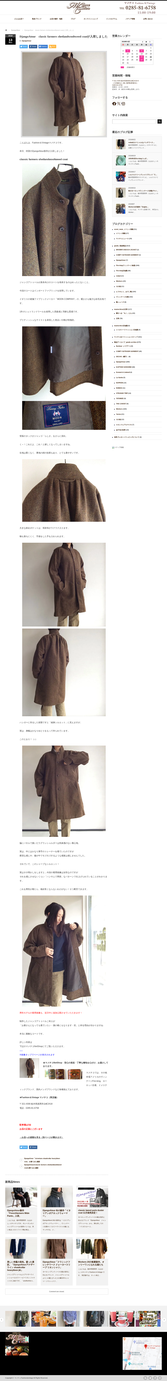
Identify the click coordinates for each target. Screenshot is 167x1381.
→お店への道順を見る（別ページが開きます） (41, 1137)
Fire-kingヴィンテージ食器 (125, 265)
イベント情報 (121, 233)
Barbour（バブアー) (123, 346)
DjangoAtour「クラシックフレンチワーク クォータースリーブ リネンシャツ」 (56, 1265)
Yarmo (118, 414)
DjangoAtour (26, 41)
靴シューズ (120, 302)
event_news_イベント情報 (123, 229)
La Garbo (119, 377)
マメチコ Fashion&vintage (23, 1378)
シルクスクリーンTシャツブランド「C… (142, 175)
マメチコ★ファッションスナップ (126, 337)
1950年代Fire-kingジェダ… (138, 159)
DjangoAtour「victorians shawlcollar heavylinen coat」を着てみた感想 (42, 1160)
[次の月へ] (151, 41)
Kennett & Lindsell (123, 372)
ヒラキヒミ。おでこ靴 (124, 292)
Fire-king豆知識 (121, 271)
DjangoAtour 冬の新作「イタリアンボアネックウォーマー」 (57, 1213)
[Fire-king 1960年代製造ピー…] (18, 1319)
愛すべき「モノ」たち (124, 313)
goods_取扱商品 (120, 246)
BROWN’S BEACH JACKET (126, 250)
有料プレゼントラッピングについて (126, 437)
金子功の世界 (121, 430)
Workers (119, 281)
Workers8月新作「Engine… (138, 207)
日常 (117, 318)
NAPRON (119, 383)
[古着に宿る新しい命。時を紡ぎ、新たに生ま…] (44, 1319)
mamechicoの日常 (121, 309)
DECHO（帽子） (122, 357)
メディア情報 (130, 19)
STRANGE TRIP (122, 393)
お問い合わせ (148, 19)
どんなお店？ (19, 19)
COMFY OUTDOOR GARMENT (127, 255)
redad (118, 276)
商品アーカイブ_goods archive (125, 342)
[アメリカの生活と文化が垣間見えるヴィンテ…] (148, 1319)
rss (145, 1378)
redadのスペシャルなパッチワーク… (141, 142)
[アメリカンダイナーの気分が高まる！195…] (96, 1319)
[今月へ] (146, 41)
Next (164, 1319)
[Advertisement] (137, 472)
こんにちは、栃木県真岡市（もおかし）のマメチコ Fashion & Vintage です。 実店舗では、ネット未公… (91, 1272)
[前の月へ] (141, 41)
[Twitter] (150, 1378)
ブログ (73, 19)
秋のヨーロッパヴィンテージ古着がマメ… (143, 191)
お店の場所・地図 (56, 19)
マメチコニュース (122, 239)
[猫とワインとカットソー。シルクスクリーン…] (70, 1319)
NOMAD (119, 388)
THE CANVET (121, 404)
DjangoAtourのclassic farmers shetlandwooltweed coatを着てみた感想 (42, 1166)
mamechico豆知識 (121, 326)
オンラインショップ (91, 19)
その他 (118, 286)
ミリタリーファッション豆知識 (127, 330)
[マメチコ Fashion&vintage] (111, 13)
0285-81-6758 (117, 85)
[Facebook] (155, 1378)
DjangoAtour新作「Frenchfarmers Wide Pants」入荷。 (18, 1213)
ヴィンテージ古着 (122, 297)
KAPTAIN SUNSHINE (124, 367)
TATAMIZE (120, 398)
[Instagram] (160, 1378)
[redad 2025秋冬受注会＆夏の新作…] (122, 1319)
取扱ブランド (36, 19)
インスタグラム (111, 19)
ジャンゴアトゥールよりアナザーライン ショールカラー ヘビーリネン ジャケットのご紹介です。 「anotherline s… (21, 1278)
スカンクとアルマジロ (124, 425)
